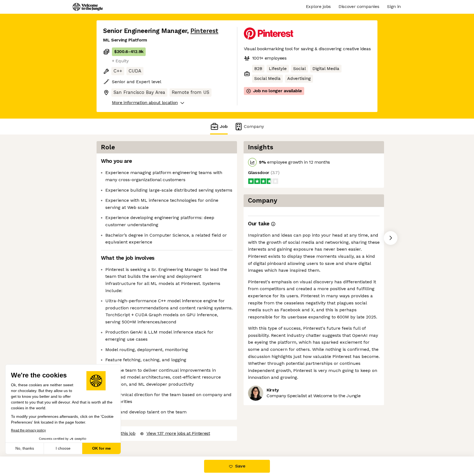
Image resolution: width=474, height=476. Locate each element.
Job (224, 126)
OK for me (101, 448)
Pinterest (204, 31)
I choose (63, 448)
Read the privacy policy (28, 430)
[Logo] (88, 7)
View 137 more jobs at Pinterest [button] (178, 433)
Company (254, 126)
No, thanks (24, 448)
